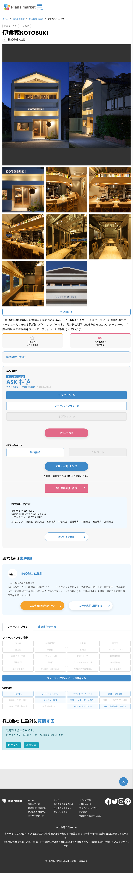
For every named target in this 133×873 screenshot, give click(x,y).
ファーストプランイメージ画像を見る (66, 678)
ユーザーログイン (36, 816)
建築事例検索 (19, 19)
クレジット (97, 452)
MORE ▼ (66, 311)
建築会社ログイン (61, 812)
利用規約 (83, 812)
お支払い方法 (14, 445)
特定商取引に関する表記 (90, 816)
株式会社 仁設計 (36, 19)
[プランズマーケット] (18, 7)
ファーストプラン (65, 405)
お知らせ (58, 800)
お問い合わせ (85, 804)
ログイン (13, 745)
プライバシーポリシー (89, 808)
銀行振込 (35, 452)
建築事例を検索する (37, 808)
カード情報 (9, 461)
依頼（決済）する (65, 466)
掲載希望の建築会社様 (63, 804)
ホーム (5, 19)
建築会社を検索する (37, 812)
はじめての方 (34, 804)
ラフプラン (65, 395)
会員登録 (31, 745)
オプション (65, 416)
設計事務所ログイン (62, 808)
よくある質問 (85, 800)
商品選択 (11, 371)
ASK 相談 (18, 382)
